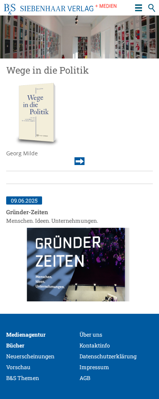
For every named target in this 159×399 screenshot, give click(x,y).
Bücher (15, 345)
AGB (85, 378)
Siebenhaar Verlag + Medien (60, 11)
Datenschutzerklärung (108, 356)
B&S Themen (22, 378)
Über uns (91, 334)
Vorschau (18, 367)
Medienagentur (26, 334)
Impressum (94, 367)
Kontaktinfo (95, 345)
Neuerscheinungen (30, 356)
